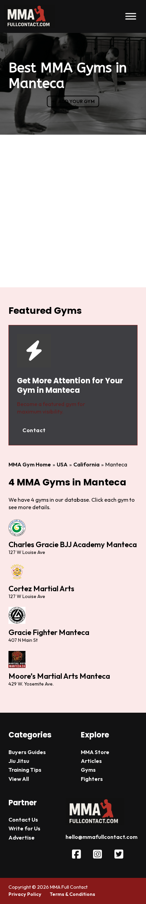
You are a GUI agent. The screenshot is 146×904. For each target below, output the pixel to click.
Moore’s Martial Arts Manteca (59, 676)
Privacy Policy (24, 894)
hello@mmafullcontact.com (102, 836)
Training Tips (24, 769)
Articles (91, 760)
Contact (34, 430)
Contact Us (23, 819)
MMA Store (95, 752)
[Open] (130, 16)
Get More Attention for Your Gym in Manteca (70, 386)
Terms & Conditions (72, 894)
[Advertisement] (73, 211)
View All (18, 778)
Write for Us (24, 828)
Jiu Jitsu (18, 760)
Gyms (88, 769)
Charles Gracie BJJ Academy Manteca (72, 544)
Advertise (21, 837)
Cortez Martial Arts (41, 588)
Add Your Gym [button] (76, 101)
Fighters (92, 778)
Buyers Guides (27, 752)
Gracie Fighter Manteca (48, 632)
